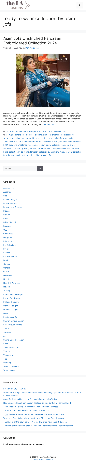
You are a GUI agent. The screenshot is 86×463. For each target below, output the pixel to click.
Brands (18, 131)
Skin (5, 336)
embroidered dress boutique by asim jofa (51, 148)
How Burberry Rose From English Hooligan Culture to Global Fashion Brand (37, 403)
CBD (5, 230)
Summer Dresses (11, 347)
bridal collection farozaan (57, 145)
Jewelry (6, 290)
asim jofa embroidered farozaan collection (31, 138)
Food (5, 260)
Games (6, 264)
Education (7, 241)
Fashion (42, 131)
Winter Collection (11, 366)
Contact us (49, 459)
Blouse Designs (10, 199)
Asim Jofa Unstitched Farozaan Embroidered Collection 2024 (32, 40)
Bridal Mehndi (9, 222)
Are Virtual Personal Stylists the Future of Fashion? (26, 410)
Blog (5, 196)
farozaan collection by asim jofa (44, 152)
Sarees (6, 328)
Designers (33, 131)
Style (5, 344)
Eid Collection (9, 245)
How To (6, 287)
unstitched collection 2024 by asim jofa (33, 155)
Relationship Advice (12, 317)
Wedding (7, 363)
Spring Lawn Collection (13, 340)
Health (6, 279)
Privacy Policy (38, 459)
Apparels (10, 131)
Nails (5, 313)
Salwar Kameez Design (13, 321)
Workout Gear (9, 370)
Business (7, 226)
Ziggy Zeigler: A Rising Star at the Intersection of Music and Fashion (33, 414)
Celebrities (8, 234)
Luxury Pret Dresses (56, 131)
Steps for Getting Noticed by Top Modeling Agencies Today (30, 399)
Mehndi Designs (10, 306)
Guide (6, 272)
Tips (5, 359)
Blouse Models (10, 203)
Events (6, 249)
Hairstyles (7, 275)
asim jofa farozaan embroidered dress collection (31, 141)
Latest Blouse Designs (13, 294)
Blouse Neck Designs (12, 207)
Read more (49, 124)
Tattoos (6, 351)
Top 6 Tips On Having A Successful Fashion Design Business (30, 407)
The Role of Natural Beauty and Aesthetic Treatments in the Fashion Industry (38, 426)
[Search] (40, 168)
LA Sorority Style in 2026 (14, 389)
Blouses (6, 211)
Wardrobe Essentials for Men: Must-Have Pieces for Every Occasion (33, 418)
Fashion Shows (10, 256)
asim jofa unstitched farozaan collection (27, 145)
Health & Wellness (11, 283)
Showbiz (7, 332)
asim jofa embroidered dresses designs (24, 135)
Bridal (25, 131)
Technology (8, 355)
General (6, 268)
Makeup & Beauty (11, 302)
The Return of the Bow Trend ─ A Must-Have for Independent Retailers (35, 422)
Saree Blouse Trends (12, 325)
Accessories (8, 188)
